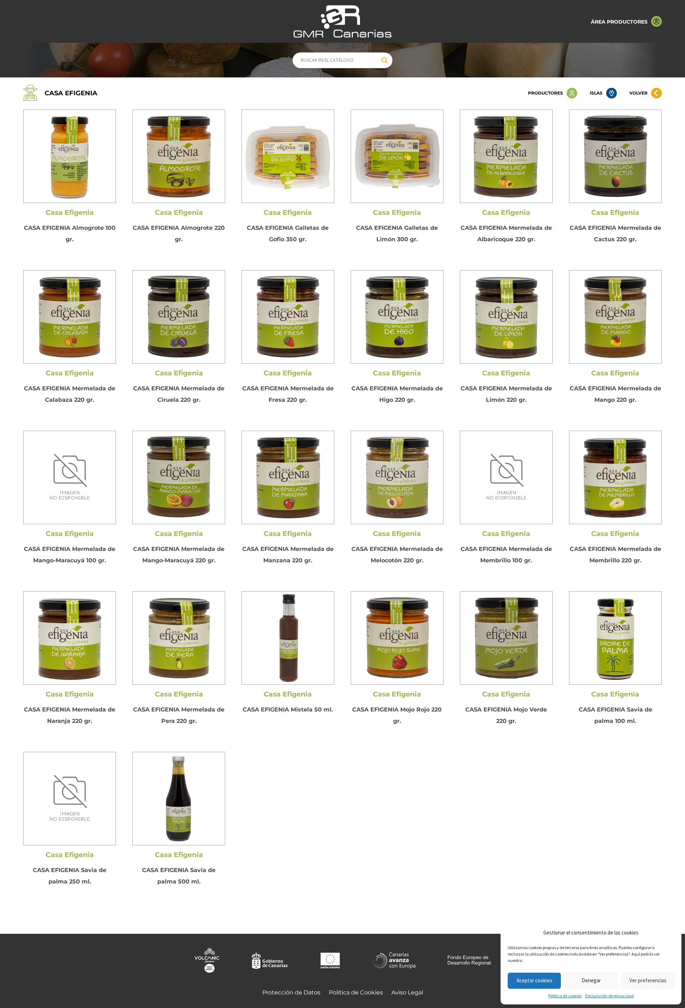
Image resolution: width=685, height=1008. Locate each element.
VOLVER (638, 93)
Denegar (591, 980)
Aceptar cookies (534, 980)
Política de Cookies (356, 992)
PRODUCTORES (545, 93)
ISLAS (596, 93)
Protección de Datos (291, 992)
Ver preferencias (647, 980)
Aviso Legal (407, 992)
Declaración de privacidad (609, 995)
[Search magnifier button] (385, 60)
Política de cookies (565, 995)
